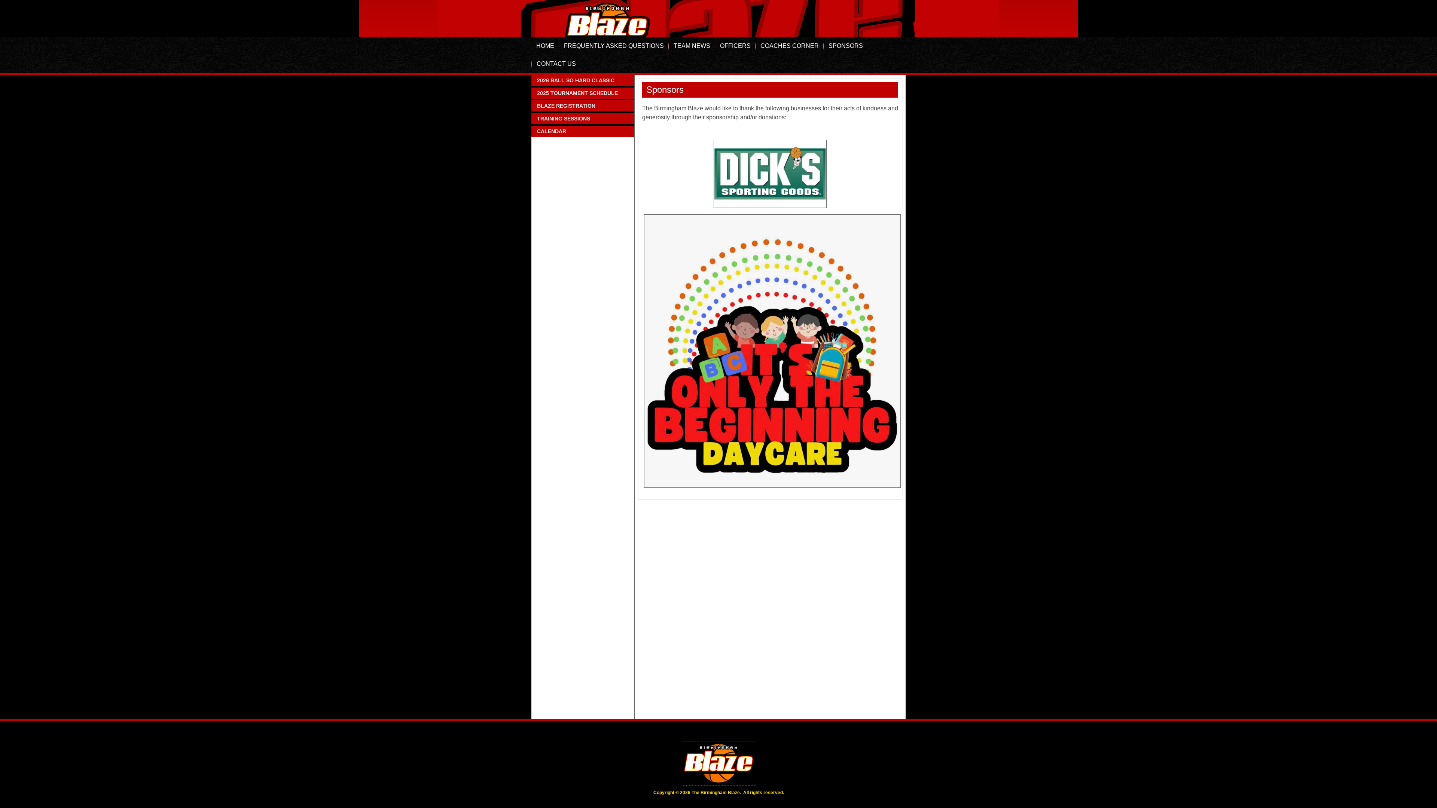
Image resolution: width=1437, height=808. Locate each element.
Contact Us (556, 64)
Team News (692, 46)
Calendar (551, 131)
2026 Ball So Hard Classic (575, 80)
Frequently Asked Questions (614, 46)
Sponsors (846, 46)
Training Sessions (563, 119)
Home (545, 46)
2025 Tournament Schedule (577, 93)
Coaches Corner (789, 46)
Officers (735, 46)
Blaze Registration (566, 106)
